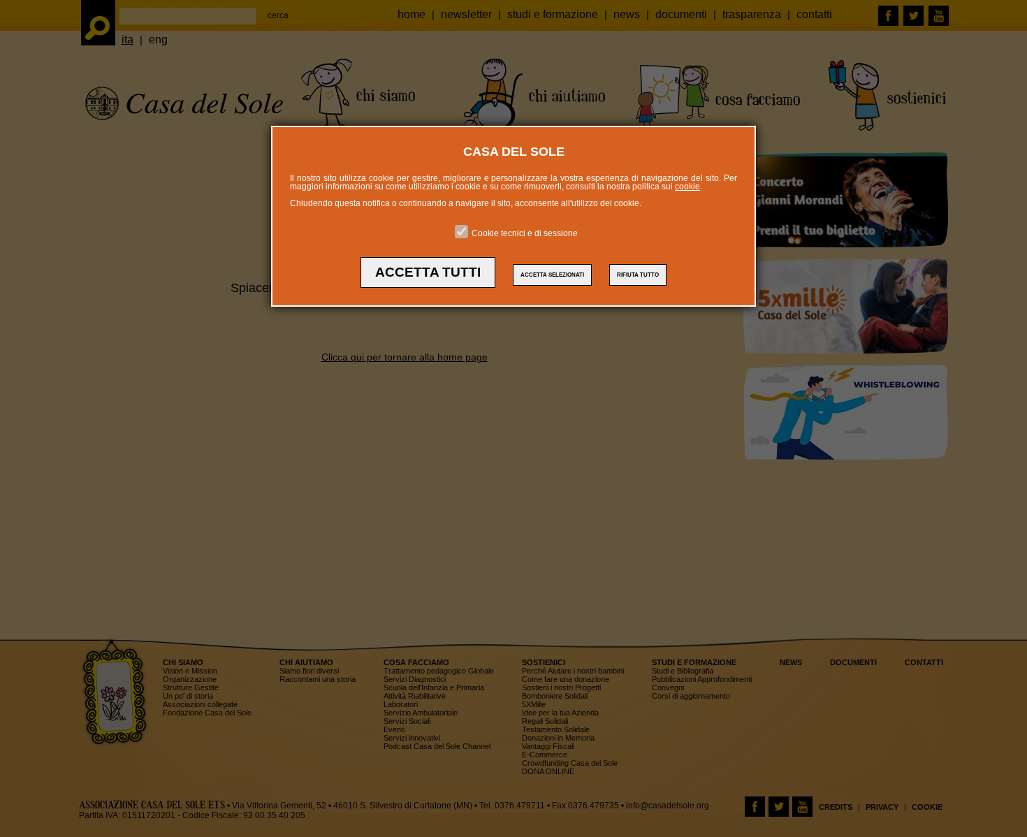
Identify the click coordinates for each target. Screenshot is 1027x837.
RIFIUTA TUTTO (638, 275)
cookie (687, 186)
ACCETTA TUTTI (428, 272)
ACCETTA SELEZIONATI (552, 275)
